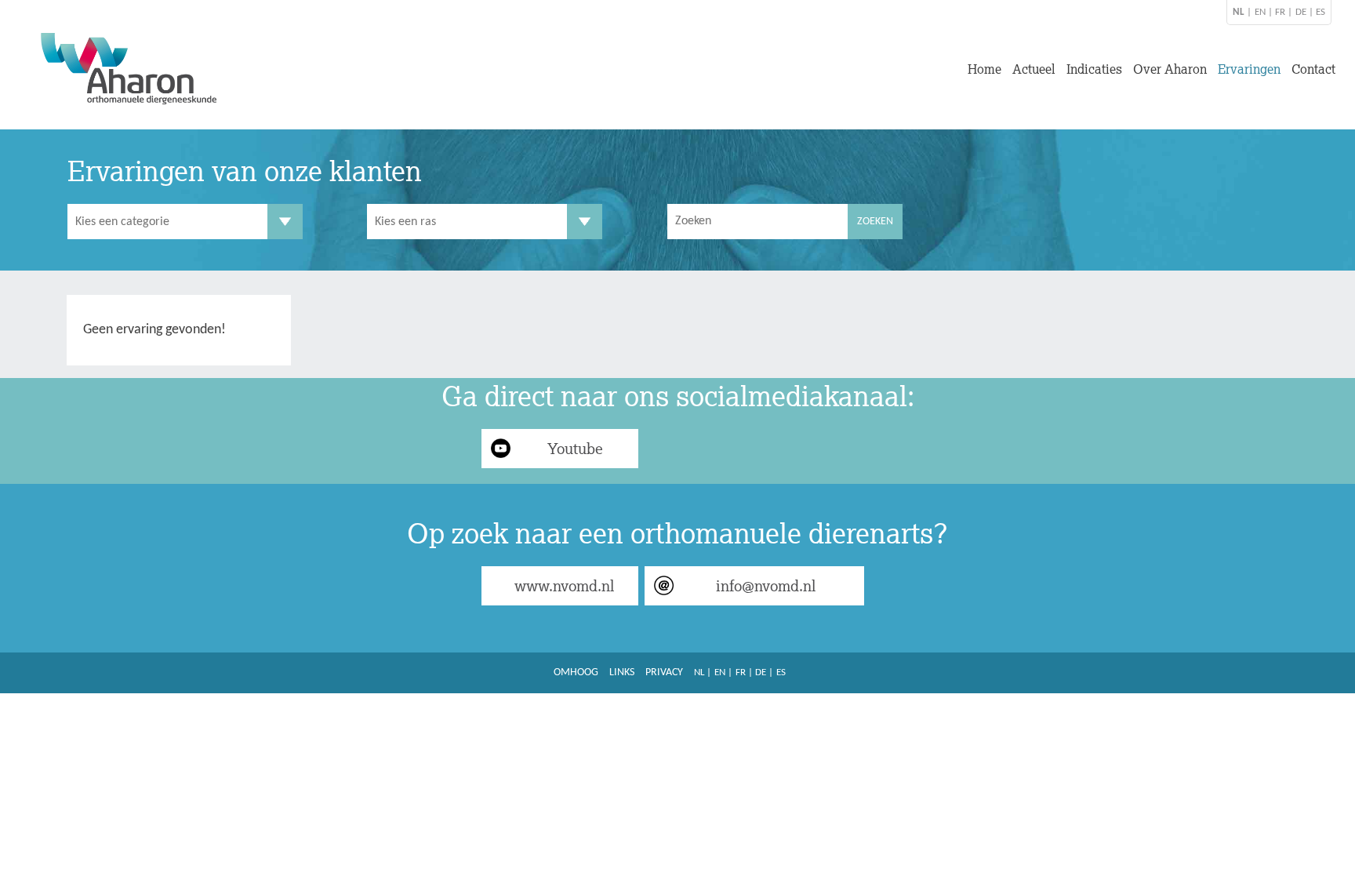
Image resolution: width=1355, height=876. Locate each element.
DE (1300, 12)
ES (1320, 12)
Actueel (1033, 69)
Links (621, 672)
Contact (1313, 69)
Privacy (664, 672)
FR (1280, 12)
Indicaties (1094, 69)
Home (984, 69)
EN (1260, 12)
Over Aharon (1170, 69)
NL (699, 672)
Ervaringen (1249, 69)
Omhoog (576, 672)
